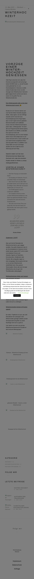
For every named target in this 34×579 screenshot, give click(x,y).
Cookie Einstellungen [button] (23, 293)
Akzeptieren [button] (17, 295)
